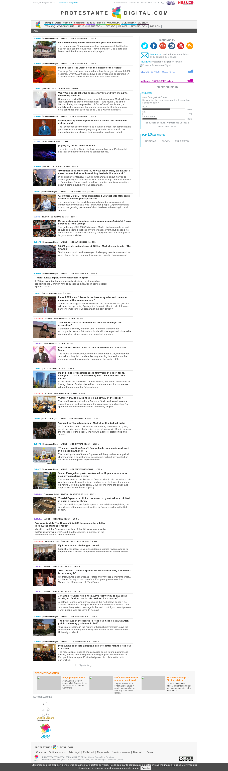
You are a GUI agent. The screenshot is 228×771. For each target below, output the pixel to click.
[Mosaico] (185, 3)
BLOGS (166, 141)
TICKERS (146, 61)
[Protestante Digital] (114, 12)
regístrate (74, 3)
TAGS (35, 30)
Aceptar (146, 768)
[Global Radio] (171, 3)
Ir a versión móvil (120, 3)
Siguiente (85, 665)
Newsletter (156, 54)
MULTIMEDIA (182, 141)
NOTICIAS (150, 141)
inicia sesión (63, 3)
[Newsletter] (145, 56)
